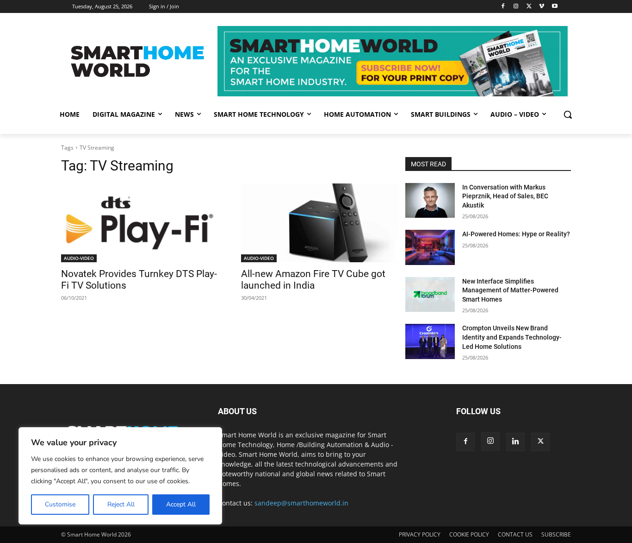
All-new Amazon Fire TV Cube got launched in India (313, 279)
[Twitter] (529, 6)
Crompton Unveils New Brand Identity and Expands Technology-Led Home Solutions (512, 337)
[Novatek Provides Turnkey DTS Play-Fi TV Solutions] (140, 223)
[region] (120, 475)
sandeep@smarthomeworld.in (301, 503)
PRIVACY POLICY (419, 534)
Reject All (121, 504)
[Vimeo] (541, 6)
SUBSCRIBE (556, 534)
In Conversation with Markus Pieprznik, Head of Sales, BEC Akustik (505, 196)
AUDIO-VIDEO (79, 258)
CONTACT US (515, 534)
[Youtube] (554, 6)
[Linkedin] (515, 442)
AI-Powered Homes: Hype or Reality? (516, 234)
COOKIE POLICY (469, 534)
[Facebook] (503, 6)
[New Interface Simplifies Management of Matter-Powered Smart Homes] (430, 294)
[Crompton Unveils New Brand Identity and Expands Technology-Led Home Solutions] (430, 341)
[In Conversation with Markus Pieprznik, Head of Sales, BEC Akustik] (430, 200)
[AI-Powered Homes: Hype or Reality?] (430, 247)
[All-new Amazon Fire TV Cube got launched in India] (320, 223)
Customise (60, 504)
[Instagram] (516, 6)
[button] (568, 114)
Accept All (181, 504)
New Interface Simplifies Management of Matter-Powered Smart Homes (510, 290)
